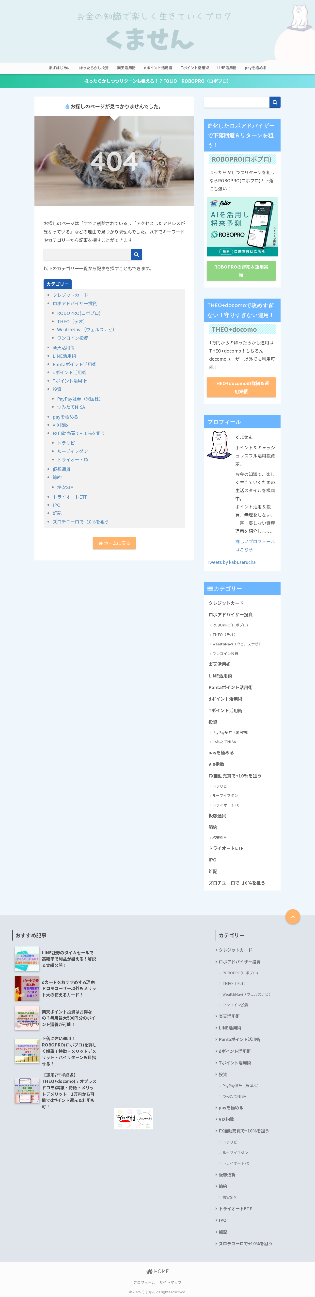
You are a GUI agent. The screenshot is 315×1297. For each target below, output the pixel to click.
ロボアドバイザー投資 (75, 303)
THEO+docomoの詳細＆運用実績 (241, 387)
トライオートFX (73, 459)
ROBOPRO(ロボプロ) (78, 313)
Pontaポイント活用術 (74, 364)
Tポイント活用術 (195, 67)
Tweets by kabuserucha (231, 562)
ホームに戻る (116, 543)
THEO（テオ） (72, 321)
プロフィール (144, 1282)
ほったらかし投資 (94, 67)
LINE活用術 (226, 67)
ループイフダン (72, 451)
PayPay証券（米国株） (80, 398)
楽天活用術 (126, 67)
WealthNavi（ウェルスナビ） (87, 329)
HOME (161, 1271)
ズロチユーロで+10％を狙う (81, 521)
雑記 (57, 513)
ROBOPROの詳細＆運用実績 (241, 270)
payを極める (256, 67)
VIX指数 (60, 424)
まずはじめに (60, 67)
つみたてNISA (71, 407)
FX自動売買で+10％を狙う (79, 433)
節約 (57, 477)
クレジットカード (70, 295)
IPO (57, 505)
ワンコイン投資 (72, 338)
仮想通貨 (61, 469)
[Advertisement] (157, 964)
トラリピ (66, 442)
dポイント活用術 (158, 67)
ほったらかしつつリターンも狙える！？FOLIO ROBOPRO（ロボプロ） (157, 81)
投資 (57, 389)
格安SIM (65, 487)
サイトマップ (170, 1282)
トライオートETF (70, 496)
